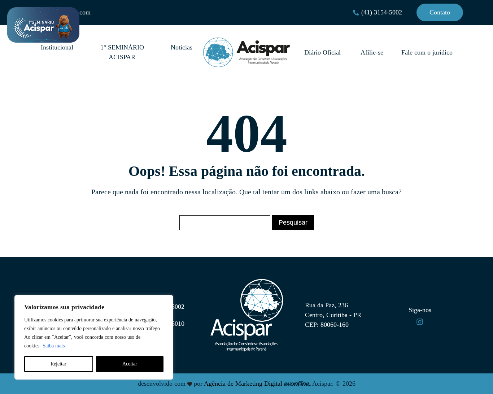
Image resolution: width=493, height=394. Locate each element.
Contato (439, 12)
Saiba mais (54, 345)
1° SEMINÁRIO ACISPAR (122, 52)
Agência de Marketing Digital (243, 383)
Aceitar (129, 364)
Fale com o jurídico (427, 52)
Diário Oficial (323, 52)
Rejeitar (58, 364)
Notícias (181, 47)
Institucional (57, 47)
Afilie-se (372, 52)
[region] (93, 337)
